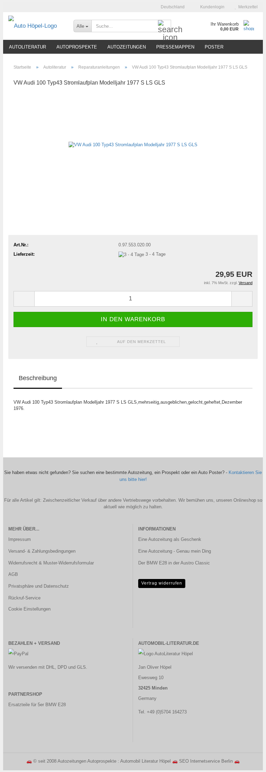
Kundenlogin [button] (211, 7)
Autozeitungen (126, 47)
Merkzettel (247, 7)
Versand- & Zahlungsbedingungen (42, 551)
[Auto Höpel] (35, 26)
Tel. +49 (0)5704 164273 (162, 711)
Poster (214, 47)
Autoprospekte (76, 47)
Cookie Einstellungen (29, 609)
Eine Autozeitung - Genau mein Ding (174, 551)
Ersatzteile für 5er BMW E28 (37, 704)
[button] (170, 7)
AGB (13, 574)
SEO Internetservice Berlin (206, 761)
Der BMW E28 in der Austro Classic (174, 562)
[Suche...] (164, 26)
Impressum (19, 539)
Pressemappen (175, 47)
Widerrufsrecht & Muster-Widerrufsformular (51, 562)
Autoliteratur (27, 47)
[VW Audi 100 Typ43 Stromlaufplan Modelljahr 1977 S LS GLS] (133, 144)
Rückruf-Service (24, 597)
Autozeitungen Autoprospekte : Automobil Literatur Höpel (114, 761)
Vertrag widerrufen (161, 583)
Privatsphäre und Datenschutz (38, 586)
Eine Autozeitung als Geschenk (169, 539)
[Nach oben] (247, 761)
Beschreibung (38, 378)
